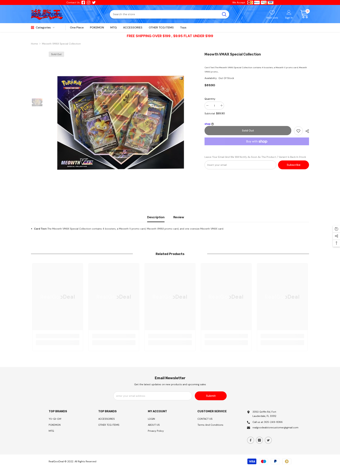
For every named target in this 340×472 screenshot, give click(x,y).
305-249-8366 (273, 422)
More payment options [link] (257, 147)
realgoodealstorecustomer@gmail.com (275, 427)
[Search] (169, 14)
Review (178, 217)
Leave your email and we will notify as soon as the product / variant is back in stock (255, 157)
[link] (57, 336)
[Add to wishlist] (298, 131)
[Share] (306, 131)
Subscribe (293, 165)
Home (34, 43)
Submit (211, 396)
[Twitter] (268, 440)
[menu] (32, 27)
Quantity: (210, 98)
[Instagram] (259, 440)
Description (156, 217)
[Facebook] (250, 440)
